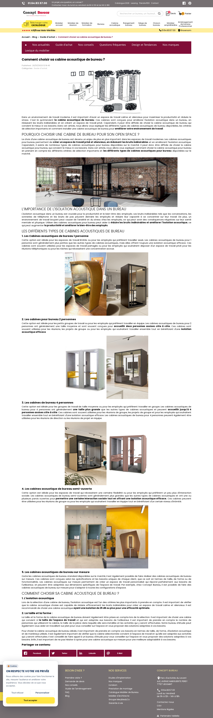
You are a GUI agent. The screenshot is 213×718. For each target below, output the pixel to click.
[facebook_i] (184, 3)
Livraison (113, 685)
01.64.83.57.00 (168, 30)
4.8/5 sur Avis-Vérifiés (43, 30)
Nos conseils (86, 44)
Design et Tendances (144, 44)
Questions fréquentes (113, 44)
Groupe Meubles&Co (119, 699)
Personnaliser (42, 692)
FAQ (67, 692)
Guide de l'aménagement (78, 688)
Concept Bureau (151, 584)
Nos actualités (41, 44)
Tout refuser (17, 692)
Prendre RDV (144, 3)
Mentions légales (165, 709)
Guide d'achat (63, 44)
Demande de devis (74, 681)
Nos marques (171, 44)
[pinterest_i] (190, 3)
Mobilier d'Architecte (119, 695)
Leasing (134, 3)
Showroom (185, 30)
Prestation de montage (120, 688)
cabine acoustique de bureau (171, 122)
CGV (159, 705)
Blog (67, 695)
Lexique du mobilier (37, 50)
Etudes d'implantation (120, 677)
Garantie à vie (116, 703)
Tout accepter (30, 700)
